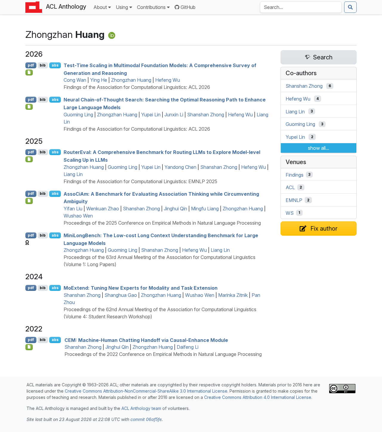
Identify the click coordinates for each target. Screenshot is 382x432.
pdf (31, 65)
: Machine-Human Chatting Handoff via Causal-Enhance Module (146, 340)
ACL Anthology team (141, 408)
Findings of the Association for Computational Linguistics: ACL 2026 (137, 87)
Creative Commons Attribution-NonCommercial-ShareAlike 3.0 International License (146, 391)
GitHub (188, 7)
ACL (290, 187)
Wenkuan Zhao (102, 209)
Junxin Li (173, 115)
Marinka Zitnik (233, 295)
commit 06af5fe (146, 419)
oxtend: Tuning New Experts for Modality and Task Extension (141, 288)
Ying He (98, 80)
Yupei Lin (151, 115)
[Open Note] (29, 347)
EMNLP (294, 200)
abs (55, 65)
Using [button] (122, 7)
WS (290, 213)
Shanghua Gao (120, 295)
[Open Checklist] (29, 72)
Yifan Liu (73, 209)
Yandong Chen (180, 167)
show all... (318, 148)
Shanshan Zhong (205, 115)
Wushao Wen (78, 216)
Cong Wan (75, 80)
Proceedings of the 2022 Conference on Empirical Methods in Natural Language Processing (163, 354)
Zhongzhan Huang (131, 80)
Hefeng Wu (167, 80)
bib (43, 65)
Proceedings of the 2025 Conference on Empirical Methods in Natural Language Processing (162, 223)
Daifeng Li (187, 347)
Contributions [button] (151, 7)
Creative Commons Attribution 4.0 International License (257, 397)
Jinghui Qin (175, 209)
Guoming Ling (78, 115)
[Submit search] (350, 7)
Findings (295, 175)
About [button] (100, 7)
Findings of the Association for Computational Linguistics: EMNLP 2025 (140, 181)
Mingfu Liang (205, 209)
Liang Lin (73, 174)
